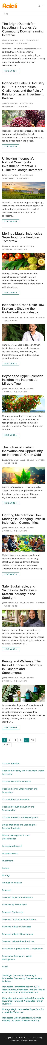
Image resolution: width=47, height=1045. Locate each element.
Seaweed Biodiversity (12, 912)
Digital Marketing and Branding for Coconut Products (19, 826)
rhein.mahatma (11, 40)
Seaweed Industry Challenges (16, 926)
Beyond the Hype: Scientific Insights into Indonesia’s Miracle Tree (22, 379)
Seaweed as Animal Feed (14, 904)
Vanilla (5, 966)
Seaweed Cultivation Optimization (19, 919)
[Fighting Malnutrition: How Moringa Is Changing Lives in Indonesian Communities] (23, 543)
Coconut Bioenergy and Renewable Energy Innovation (23, 772)
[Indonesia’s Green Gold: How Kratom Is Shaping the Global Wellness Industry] (23, 332)
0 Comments (23, 43)
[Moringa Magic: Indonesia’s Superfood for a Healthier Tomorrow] (23, 261)
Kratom (41, 317)
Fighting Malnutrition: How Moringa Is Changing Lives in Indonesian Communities (23, 519)
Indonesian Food (10, 853)
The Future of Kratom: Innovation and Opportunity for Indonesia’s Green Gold (22, 451)
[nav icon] (43, 6)
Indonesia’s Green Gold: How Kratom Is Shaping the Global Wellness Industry (23, 308)
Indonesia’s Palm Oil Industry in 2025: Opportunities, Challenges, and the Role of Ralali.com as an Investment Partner (23, 90)
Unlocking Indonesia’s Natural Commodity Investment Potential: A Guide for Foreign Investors (22, 164)
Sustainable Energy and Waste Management (17, 958)
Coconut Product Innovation (16, 799)
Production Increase (12, 882)
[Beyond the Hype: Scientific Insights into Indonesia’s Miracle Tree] (23, 403)
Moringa (8, 249)
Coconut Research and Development (20, 817)
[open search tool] (39, 6)
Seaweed (6, 890)
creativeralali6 (11, 246)
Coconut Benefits (10, 763)
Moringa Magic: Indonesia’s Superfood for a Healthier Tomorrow (22, 237)
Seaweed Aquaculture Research (17, 897)
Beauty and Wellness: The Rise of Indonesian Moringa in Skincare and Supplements (22, 667)
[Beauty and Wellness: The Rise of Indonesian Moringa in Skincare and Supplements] (23, 693)
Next (7, 744)
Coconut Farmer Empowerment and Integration (19, 790)
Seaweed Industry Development (18, 934)
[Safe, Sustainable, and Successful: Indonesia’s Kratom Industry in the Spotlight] (23, 618)
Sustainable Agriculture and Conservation (22, 948)
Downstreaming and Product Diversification (16, 837)
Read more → (10, 71)
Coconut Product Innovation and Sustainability (18, 808)
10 (32, 740)
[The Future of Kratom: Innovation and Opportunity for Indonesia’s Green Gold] (23, 475)
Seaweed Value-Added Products (18, 941)
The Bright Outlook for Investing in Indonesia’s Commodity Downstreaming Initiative (23, 29)
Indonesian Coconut (12, 846)
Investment (9, 43)
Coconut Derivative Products (16, 781)
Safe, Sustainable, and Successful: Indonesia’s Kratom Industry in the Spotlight (19, 592)
